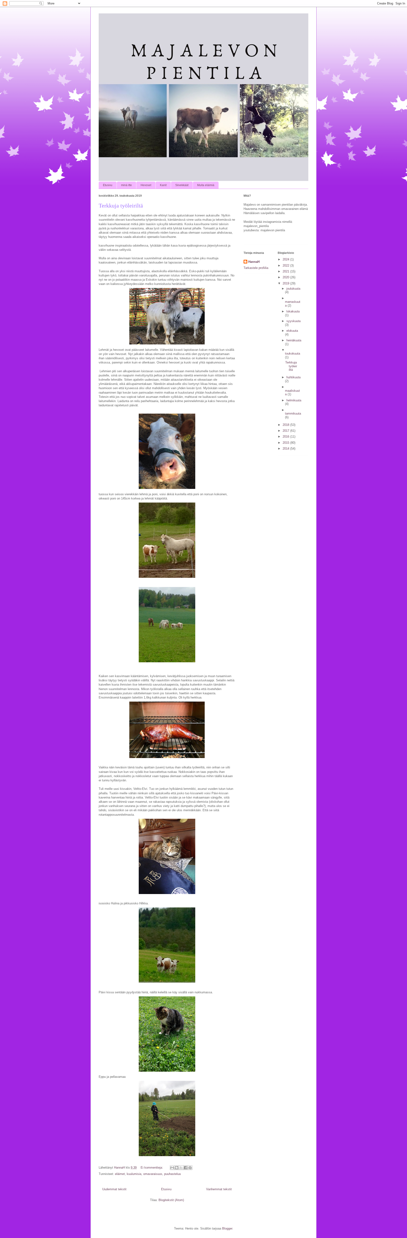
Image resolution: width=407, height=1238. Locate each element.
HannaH (254, 262)
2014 (286, 448)
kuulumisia (134, 1174)
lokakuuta (293, 311)
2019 (286, 283)
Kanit (163, 185)
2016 (286, 436)
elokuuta (292, 330)
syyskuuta (293, 321)
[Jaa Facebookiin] (185, 1167)
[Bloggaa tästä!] (176, 1167)
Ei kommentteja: (152, 1167)
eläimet (120, 1174)
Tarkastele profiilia (256, 268)
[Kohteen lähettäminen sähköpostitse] (172, 1167)
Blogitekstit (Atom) (171, 1200)
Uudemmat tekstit (114, 1189)
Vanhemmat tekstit (219, 1189)
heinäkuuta (293, 340)
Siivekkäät (181, 185)
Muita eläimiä (205, 185)
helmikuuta (293, 400)
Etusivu (107, 185)
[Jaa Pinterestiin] (190, 1167)
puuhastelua (172, 1174)
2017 (286, 430)
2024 (286, 259)
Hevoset (146, 185)
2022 (286, 265)
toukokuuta (292, 353)
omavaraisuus (152, 1174)
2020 (286, 277)
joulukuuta (293, 288)
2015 (286, 442)
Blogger (227, 1228)
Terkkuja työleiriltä (121, 206)
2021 (286, 271)
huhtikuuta (293, 377)
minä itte (126, 185)
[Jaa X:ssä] (181, 1167)
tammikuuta (293, 413)
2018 (286, 425)
